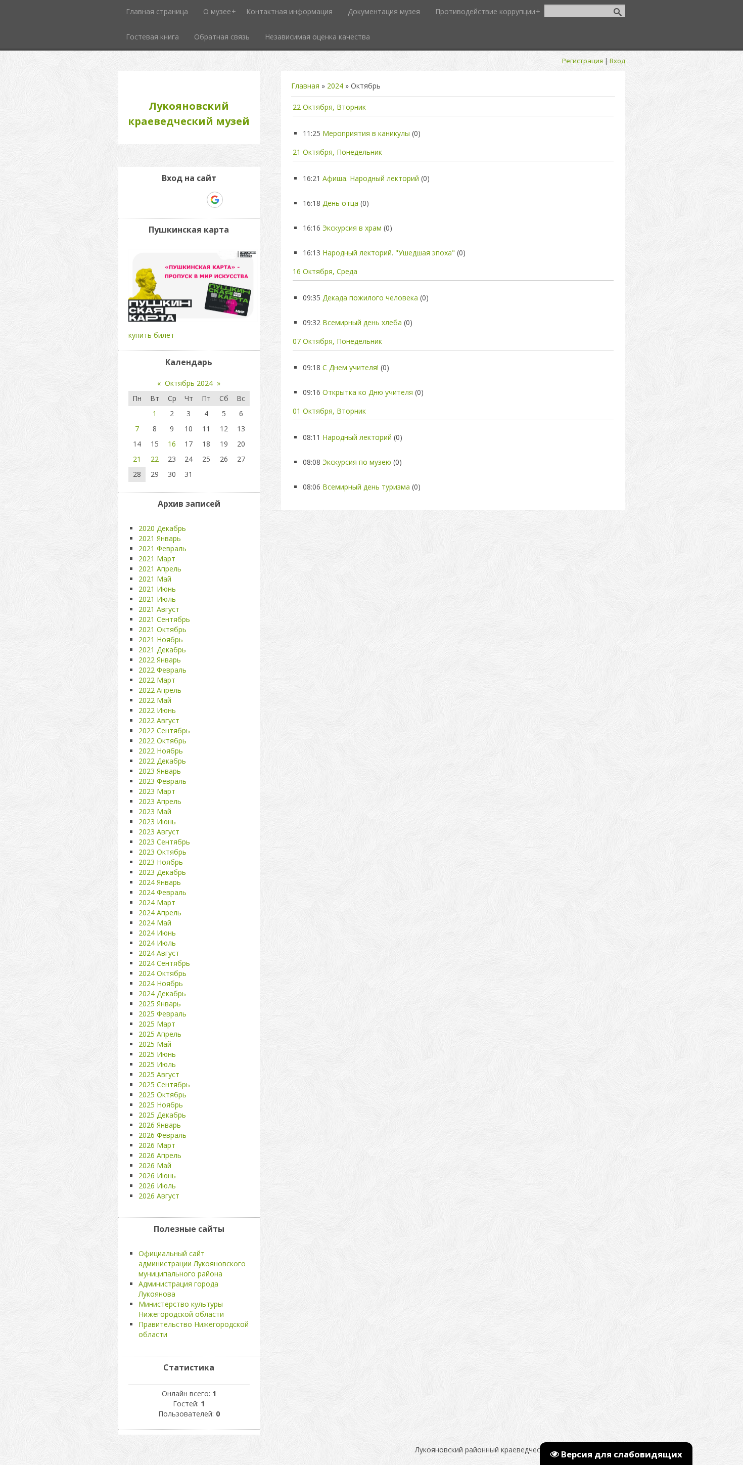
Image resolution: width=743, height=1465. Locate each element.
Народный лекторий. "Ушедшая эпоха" (388, 252)
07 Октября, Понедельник (337, 341)
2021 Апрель (159, 568)
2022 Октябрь (162, 740)
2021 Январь (159, 538)
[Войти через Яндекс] (197, 199)
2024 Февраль (162, 892)
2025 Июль (157, 1064)
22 (155, 459)
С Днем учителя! (350, 367)
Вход (617, 60)
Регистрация (582, 60)
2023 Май (154, 811)
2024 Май (154, 922)
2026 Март (156, 1145)
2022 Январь (159, 659)
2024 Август (158, 953)
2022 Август (158, 720)
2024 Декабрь (162, 993)
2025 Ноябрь (160, 1104)
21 (137, 459)
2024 (335, 86)
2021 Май (154, 579)
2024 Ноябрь (160, 983)
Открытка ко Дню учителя (367, 392)
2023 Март (156, 791)
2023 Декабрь (162, 872)
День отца (340, 203)
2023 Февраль (162, 781)
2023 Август (158, 831)
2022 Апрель (159, 690)
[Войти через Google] (215, 200)
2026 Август (158, 1196)
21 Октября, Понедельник (337, 152)
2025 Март (156, 1024)
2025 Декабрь (162, 1115)
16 (172, 444)
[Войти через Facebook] (180, 199)
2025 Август (158, 1074)
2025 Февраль (162, 1013)
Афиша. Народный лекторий (370, 178)
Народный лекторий (357, 437)
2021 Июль (157, 599)
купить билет (151, 335)
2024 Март (156, 902)
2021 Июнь (157, 589)
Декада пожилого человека (370, 297)
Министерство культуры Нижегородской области (181, 1309)
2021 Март (156, 558)
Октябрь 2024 (189, 383)
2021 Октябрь (162, 629)
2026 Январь (159, 1125)
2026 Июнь (157, 1175)
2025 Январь (159, 1003)
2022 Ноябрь (160, 751)
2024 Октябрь (162, 973)
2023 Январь (159, 771)
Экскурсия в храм (352, 228)
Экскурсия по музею (356, 462)
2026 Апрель (159, 1155)
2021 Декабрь (162, 649)
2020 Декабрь (162, 528)
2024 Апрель (159, 912)
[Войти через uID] (145, 199)
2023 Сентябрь (164, 842)
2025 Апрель (159, 1034)
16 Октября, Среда (325, 271)
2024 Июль (157, 943)
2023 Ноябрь (160, 862)
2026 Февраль (162, 1135)
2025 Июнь (157, 1054)
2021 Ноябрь (160, 639)
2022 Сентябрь (164, 730)
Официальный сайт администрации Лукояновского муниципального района (192, 1263)
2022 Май (154, 700)
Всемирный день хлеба (362, 322)
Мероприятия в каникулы (366, 133)
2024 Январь (159, 882)
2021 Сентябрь (164, 619)
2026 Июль (157, 1185)
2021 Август (158, 609)
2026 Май (154, 1165)
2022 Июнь (157, 710)
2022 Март (156, 680)
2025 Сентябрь (164, 1084)
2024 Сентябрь (164, 963)
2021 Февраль (162, 548)
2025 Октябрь (162, 1094)
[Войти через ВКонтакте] (162, 199)
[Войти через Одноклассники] (232, 199)
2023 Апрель (159, 801)
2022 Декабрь (162, 761)
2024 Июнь (157, 933)
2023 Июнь (157, 821)
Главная (305, 86)
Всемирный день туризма (366, 487)
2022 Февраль (162, 670)
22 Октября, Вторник (329, 107)
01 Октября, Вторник (329, 411)
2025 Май (154, 1044)
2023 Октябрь (162, 852)
